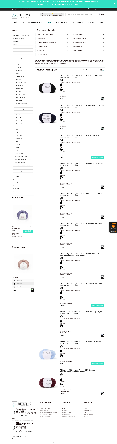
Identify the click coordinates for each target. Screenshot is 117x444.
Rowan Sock (19, 118)
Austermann (19, 62)
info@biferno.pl (17, 9)
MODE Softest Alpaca (22, 112)
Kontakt (85, 416)
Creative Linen (20, 85)
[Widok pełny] (103, 70)
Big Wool (18, 79)
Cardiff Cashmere (20, 64)
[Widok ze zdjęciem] (101, 70)
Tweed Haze (19, 126)
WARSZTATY (16, 41)
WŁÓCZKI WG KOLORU (20, 162)
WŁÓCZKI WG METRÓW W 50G (23, 159)
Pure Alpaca (19, 115)
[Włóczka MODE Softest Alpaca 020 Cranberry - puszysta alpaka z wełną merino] (47, 380)
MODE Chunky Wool (21, 109)
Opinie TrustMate (88, 410)
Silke (17, 132)
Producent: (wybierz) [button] (78, 34)
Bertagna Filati (19, 138)
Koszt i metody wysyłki (45, 414)
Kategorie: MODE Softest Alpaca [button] (45, 34)
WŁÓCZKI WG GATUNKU (21, 47)
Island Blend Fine (20, 97)
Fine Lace (18, 91)
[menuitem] (16, 22)
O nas (85, 408)
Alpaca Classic (20, 76)
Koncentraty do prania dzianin (22, 165)
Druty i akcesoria (17, 180)
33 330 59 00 (28, 9)
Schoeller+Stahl (19, 153)
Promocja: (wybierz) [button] (42, 54)
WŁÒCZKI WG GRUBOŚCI (21, 156)
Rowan (17, 73)
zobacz (96, 1)
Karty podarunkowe (20, 174)
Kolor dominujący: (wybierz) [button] (79, 38)
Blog (85, 412)
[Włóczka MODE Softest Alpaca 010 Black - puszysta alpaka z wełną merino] (47, 85)
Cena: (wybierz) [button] (41, 50)
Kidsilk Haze (19, 100)
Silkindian (18, 144)
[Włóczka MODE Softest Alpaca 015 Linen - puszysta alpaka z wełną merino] (47, 224)
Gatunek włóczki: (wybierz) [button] (79, 42)
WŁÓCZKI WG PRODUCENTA (22, 50)
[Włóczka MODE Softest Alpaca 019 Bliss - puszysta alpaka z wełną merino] (47, 352)
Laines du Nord (19, 59)
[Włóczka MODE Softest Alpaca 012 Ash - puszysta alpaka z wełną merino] (47, 136)
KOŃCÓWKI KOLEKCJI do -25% (21, 35)
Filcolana (18, 53)
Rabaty (63, 408)
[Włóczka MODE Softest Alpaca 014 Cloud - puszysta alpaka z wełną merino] (47, 194)
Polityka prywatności (67, 412)
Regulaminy (65, 410)
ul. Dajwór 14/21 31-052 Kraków (19, 436)
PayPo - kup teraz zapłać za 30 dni (49, 412)
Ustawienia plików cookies (68, 416)
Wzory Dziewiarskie (18, 182)
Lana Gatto (18, 67)
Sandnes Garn (19, 56)
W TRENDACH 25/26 (18, 38)
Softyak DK (19, 121)
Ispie (17, 141)
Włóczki (15, 44)
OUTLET (15, 191)
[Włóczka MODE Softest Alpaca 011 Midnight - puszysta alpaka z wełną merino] (47, 115)
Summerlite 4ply (20, 123)
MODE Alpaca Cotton (21, 103)
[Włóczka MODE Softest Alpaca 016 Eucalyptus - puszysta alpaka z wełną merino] (47, 254)
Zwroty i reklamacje (45, 416)
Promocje (15, 185)
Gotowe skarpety (19, 171)
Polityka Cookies (66, 414)
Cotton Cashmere (21, 82)
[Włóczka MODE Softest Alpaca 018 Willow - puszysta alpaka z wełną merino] (47, 312)
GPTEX (17, 150)
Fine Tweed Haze (20, 94)
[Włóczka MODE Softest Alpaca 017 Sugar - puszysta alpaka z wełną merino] (47, 284)
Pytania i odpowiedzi (45, 408)
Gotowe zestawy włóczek (21, 168)
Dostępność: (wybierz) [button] (42, 46)
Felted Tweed (19, 88)
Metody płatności (44, 410)
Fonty (17, 129)
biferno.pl (18, 147)
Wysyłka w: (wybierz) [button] (78, 46)
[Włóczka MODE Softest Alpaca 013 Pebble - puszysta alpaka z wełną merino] (47, 164)
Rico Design (19, 135)
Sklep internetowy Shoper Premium (58, 443)
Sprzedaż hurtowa (88, 414)
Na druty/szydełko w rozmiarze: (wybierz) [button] (47, 42)
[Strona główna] (21, 15)
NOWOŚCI (16, 188)
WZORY (17, 177)
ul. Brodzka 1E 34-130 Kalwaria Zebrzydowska (22, 420)
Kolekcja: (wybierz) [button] (41, 38)
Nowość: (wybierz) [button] (77, 50)
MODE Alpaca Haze (21, 106)
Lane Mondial (19, 70)
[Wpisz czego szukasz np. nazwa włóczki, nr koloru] (95, 14)
